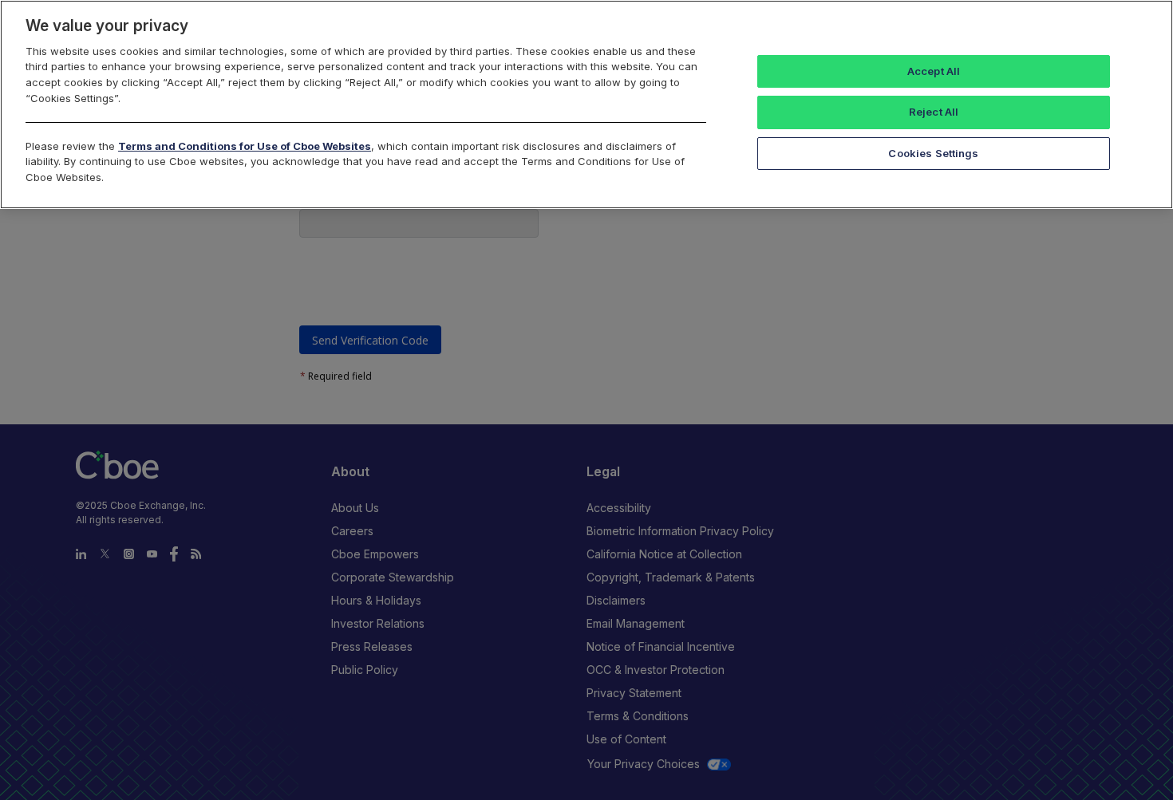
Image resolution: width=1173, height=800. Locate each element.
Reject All (933, 111)
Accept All (933, 71)
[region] (586, 104)
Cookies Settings (933, 153)
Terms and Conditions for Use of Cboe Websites (244, 146)
